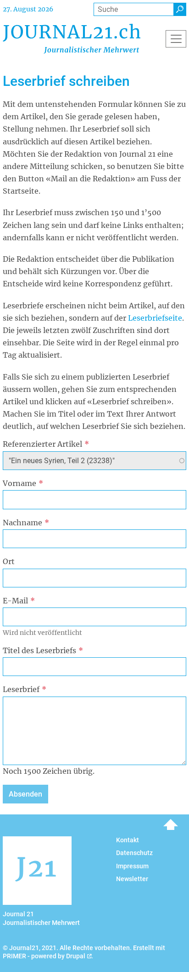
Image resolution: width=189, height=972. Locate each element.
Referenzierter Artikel (42, 444)
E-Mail (15, 600)
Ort (9, 561)
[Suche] (179, 9)
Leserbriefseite (155, 317)
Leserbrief (21, 689)
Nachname (22, 522)
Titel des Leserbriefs (39, 650)
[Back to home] (71, 38)
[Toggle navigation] (176, 39)
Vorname (19, 483)
